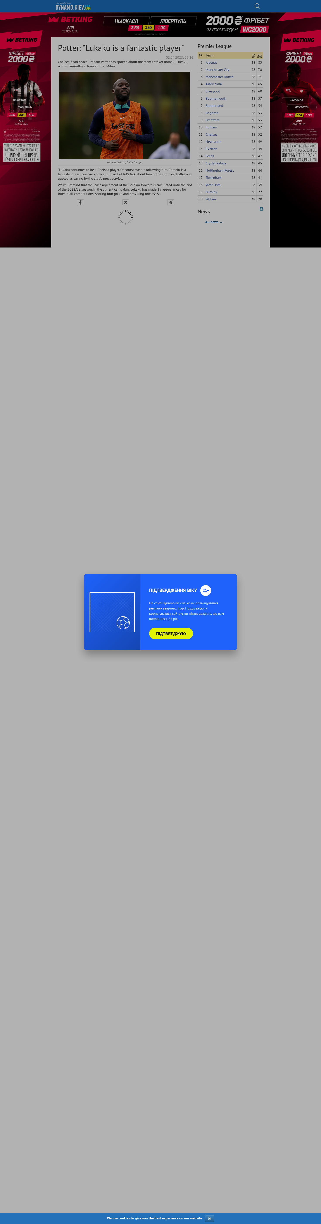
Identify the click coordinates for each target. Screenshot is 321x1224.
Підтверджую (171, 633)
